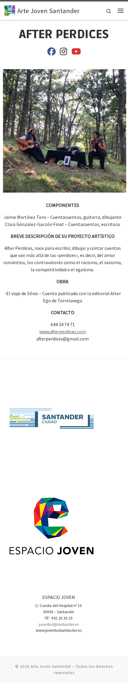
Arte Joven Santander (51, 666)
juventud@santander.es (59, 624)
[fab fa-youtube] (76, 53)
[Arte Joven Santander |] (9, 10)
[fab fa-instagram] (63, 53)
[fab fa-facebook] (51, 53)
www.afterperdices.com (62, 331)
